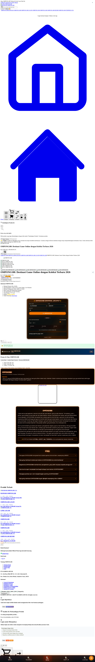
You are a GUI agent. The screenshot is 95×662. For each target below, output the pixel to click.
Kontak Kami (7, 566)
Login (7, 640)
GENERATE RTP (47, 313)
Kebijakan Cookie (8, 585)
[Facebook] (1, 559)
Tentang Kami (7, 565)
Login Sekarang (9, 606)
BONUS (10, 659)
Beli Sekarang (17, 253)
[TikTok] (4, 559)
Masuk (16, 2)
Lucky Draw (3, 360)
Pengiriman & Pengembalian (11, 586)
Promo (9, 2)
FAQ (5, 569)
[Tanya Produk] (11, 342)
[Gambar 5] (52, 270)
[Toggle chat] (91, 658)
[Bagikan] (2, 542)
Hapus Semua (5, 239)
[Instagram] (3, 559)
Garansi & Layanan (9, 589)
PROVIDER (31, 303)
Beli (9, 342)
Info (91, 351)
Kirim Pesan (5, 553)
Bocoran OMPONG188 (24, 360)
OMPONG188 (4, 2)
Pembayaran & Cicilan (9, 587)
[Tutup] (2, 226)
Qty (1, 340)
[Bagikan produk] (2, 254)
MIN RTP (31, 308)
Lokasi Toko (7, 567)
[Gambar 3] (30, 270)
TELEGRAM (29, 659)
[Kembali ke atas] (2, 545)
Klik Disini (14, 295)
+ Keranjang (10, 253)
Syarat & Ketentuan (9, 582)
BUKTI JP (66, 659)
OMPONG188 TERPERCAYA (66, 10)
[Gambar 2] (20, 270)
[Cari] (2, 7)
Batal (4, 606)
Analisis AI (13, 239)
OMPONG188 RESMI (53, 10)
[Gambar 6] (63, 270)
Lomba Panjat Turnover (13, 360)
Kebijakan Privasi (8, 583)
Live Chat (85, 659)
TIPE (49, 303)
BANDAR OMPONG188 (14, 10)
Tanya (5, 253)
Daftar (12, 2)
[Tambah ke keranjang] (5, 543)
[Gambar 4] (41, 270)
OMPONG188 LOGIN (27, 10)
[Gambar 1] (8, 270)
